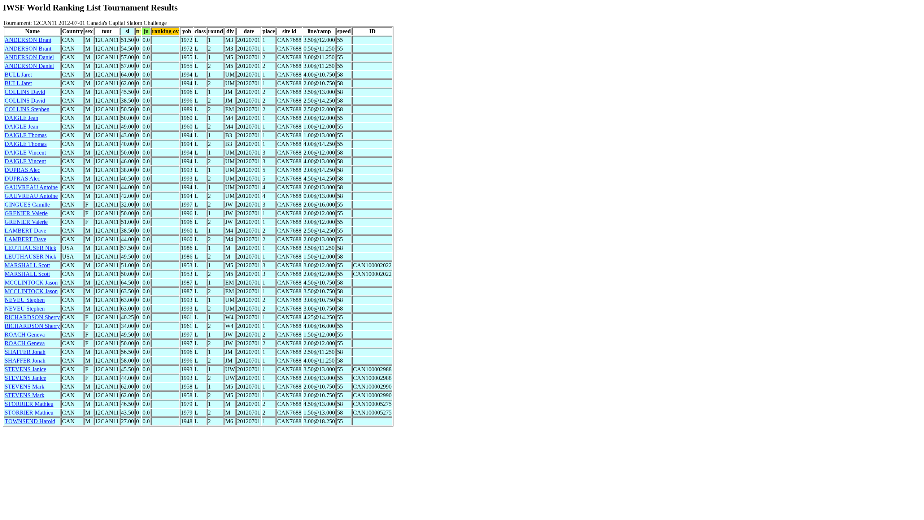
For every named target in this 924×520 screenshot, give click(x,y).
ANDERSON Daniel (29, 57)
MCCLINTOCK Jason (31, 283)
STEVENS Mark (24, 387)
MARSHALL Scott (27, 265)
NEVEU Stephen (25, 300)
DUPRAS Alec (22, 170)
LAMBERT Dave (25, 231)
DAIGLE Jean (21, 118)
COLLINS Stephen (27, 109)
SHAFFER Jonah (25, 352)
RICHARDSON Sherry (32, 317)
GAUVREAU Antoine (31, 187)
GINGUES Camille (27, 205)
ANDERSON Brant (28, 40)
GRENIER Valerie (26, 213)
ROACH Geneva (25, 335)
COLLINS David (25, 92)
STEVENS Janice (25, 369)
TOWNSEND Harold (30, 421)
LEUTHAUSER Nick (30, 248)
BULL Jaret (18, 75)
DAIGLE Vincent (25, 153)
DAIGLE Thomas (26, 135)
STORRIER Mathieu (29, 404)
